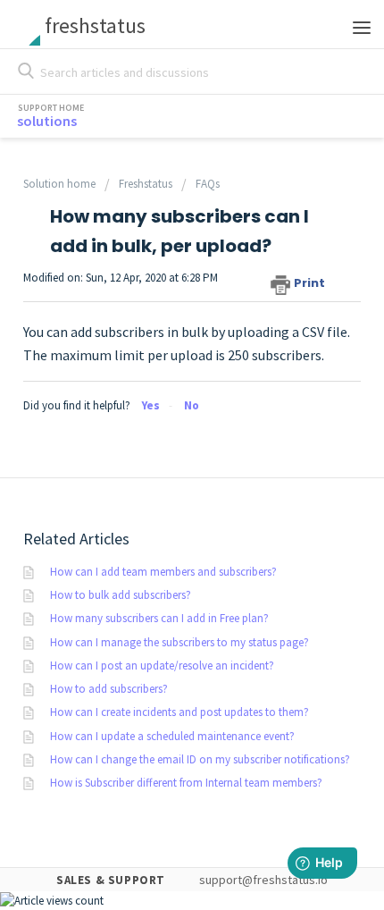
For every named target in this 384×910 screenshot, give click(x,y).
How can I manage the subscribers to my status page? (179, 642)
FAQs (208, 183)
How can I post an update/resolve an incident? (162, 665)
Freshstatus (145, 183)
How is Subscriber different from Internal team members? (186, 782)
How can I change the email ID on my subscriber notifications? (200, 759)
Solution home (60, 183)
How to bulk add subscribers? (120, 594)
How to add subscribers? (109, 688)
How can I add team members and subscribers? (163, 571)
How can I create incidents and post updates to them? (179, 712)
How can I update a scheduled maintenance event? (172, 736)
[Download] (159, 441)
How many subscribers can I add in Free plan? (159, 618)
